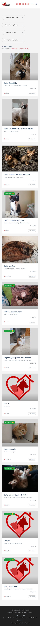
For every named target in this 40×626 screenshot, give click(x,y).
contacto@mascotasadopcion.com (20, 623)
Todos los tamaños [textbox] (11, 40)
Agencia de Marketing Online (18, 617)
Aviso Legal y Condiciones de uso (20, 610)
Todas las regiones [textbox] (11, 25)
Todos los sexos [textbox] (10, 32)
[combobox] (13, 25)
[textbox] (13, 17)
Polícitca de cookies (26, 612)
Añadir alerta (24, 49)
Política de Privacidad (14, 612)
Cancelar (14, 49)
